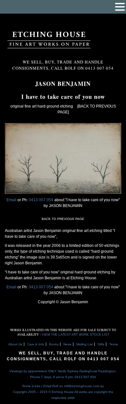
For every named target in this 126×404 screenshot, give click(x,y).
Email (11, 200)
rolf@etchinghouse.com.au (84, 386)
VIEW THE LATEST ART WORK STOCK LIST (75, 334)
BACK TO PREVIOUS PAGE (63, 219)
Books (53, 344)
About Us (15, 344)
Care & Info (35, 344)
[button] (120, 6)
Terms (113, 344)
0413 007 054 (41, 200)
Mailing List (84, 344)
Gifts (101, 344)
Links (36, 386)
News (67, 344)
